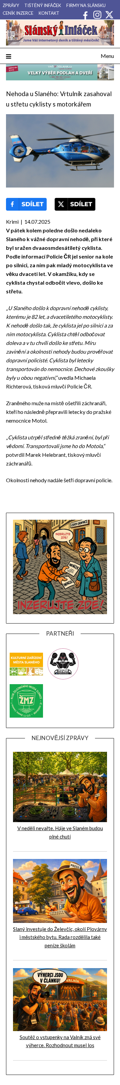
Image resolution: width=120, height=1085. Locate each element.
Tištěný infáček (42, 5)
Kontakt (49, 13)
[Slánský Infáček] (60, 33)
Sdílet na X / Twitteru (75, 204)
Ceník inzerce (18, 13)
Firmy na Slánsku (86, 5)
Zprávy (11, 5)
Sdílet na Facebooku (26, 204)
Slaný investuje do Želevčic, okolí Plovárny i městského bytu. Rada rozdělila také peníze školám (60, 937)
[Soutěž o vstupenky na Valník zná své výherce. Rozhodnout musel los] (60, 1029)
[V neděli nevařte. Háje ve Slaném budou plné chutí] (60, 820)
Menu (107, 56)
